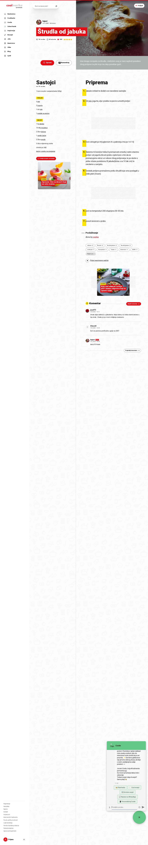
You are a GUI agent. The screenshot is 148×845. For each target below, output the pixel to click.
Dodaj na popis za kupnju (47, 158)
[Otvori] (24, 839)
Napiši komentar (132, 304)
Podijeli (140, 5)
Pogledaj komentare (131, 350)
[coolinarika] (15, 6)
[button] (14, 35)
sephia (96, 237)
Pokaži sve (90, 254)
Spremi (49, 63)
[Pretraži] (56, 6)
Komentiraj (64, 63)
